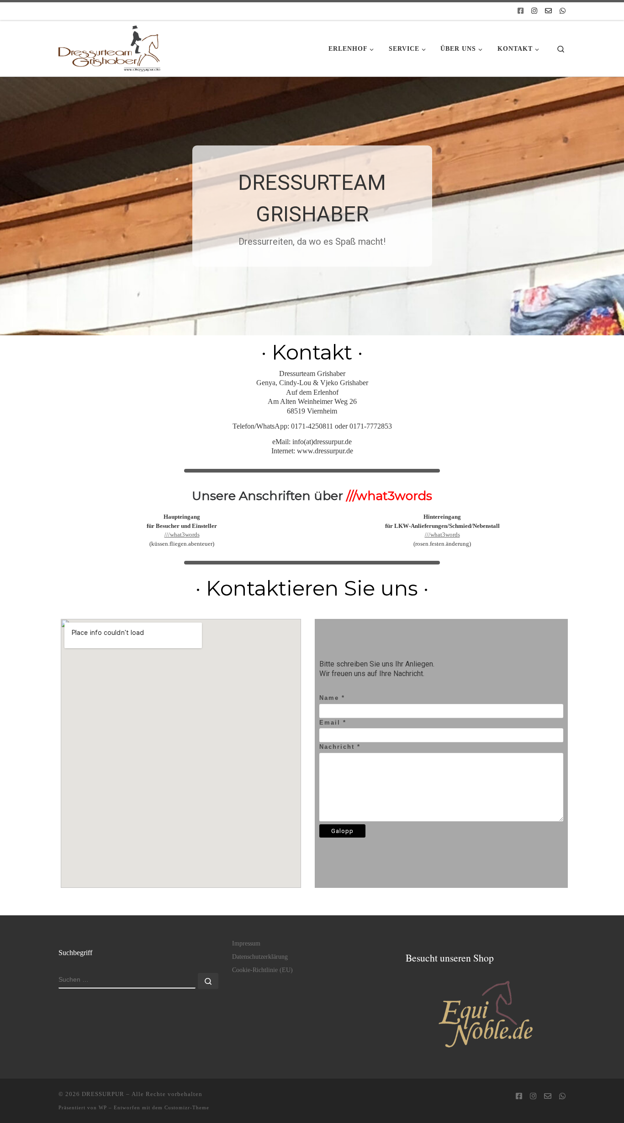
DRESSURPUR (103, 1094)
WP (103, 1107)
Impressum (246, 943)
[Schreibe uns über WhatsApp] (563, 11)
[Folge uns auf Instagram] (534, 11)
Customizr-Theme (186, 1107)
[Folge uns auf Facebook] (521, 11)
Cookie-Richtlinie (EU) (262, 970)
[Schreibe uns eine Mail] (548, 11)
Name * (332, 697)
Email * (332, 722)
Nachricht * (339, 746)
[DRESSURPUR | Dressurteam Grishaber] (109, 46)
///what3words (182, 534)
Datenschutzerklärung (260, 956)
